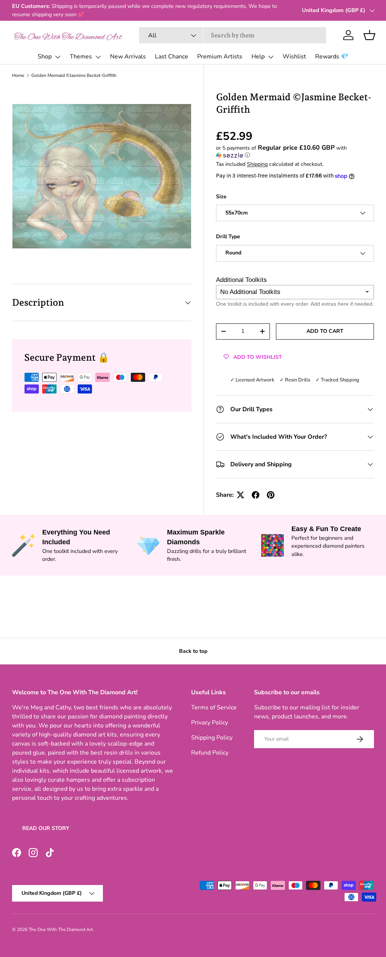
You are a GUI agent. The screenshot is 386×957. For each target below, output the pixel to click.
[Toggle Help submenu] (270, 56)
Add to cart (324, 331)
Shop (45, 56)
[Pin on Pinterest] (270, 494)
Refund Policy (209, 753)
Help (258, 56)
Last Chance (171, 56)
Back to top (193, 651)
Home (18, 75)
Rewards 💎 (331, 56)
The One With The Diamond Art (61, 929)
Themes (81, 56)
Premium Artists (219, 56)
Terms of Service (214, 707)
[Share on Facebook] (255, 494)
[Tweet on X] (240, 494)
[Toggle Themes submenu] (98, 56)
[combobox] (232, 35)
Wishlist (294, 56)
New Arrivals (128, 56)
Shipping (257, 164)
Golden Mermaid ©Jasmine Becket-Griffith (73, 75)
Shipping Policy (212, 737)
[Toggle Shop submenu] (57, 56)
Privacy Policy (209, 722)
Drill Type (228, 236)
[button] (369, 35)
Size (221, 196)
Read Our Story (45, 828)
